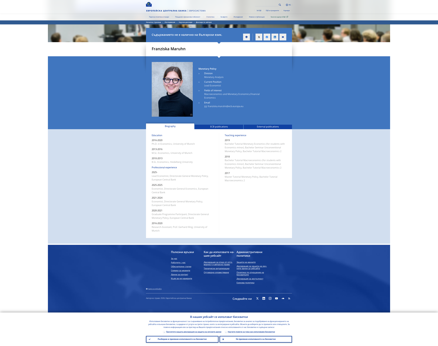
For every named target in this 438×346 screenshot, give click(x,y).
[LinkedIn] (263, 298)
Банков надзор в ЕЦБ (278, 17)
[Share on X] (259, 37)
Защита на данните (246, 262)
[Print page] (246, 37)
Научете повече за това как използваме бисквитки (251, 332)
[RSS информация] (289, 298)
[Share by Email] (282, 37)
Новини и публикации (257, 17)
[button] (284, 5)
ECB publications (219, 127)
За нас (174, 259)
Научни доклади (185, 22)
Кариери (287, 10)
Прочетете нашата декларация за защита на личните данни (193, 332)
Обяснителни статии (181, 267)
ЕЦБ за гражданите (272, 10)
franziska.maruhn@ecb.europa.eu (225, 106)
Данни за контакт (179, 275)
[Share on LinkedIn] (274, 37)
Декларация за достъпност (250, 279)
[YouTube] (276, 298)
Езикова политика (245, 283)
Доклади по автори (204, 22)
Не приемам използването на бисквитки (256, 339)
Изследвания (238, 17)
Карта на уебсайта (155, 289)
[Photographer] (191, 115)
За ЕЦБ (259, 10)
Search (280, 5)
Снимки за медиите (180, 271)
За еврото (223, 17)
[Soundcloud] (283, 298)
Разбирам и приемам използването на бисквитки (182, 339)
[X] (257, 298)
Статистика (210, 17)
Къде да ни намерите (181, 279)
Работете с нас (178, 263)
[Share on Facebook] (266, 37)
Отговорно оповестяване (216, 273)
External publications (268, 127)
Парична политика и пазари (159, 17)
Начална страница (153, 22)
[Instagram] (270, 298)
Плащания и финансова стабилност (187, 17)
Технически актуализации (216, 269)
